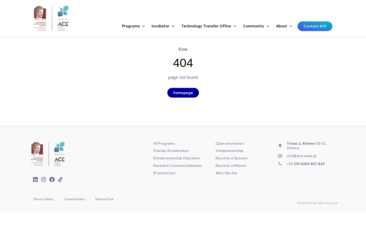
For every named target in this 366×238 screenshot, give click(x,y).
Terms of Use (104, 199)
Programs (131, 26)
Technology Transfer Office (206, 26)
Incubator (160, 26)
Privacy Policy (44, 199)
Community (253, 26)
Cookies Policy (74, 199)
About (281, 26)
